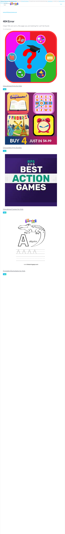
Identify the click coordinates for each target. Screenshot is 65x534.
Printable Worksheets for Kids (14, 271)
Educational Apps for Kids (12, 86)
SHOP (50, 3)
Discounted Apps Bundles (12, 147)
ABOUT (41, 3)
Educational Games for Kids (13, 209)
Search (38, 5)
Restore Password (4, 1)
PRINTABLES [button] (27, 3)
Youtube (27, 5)
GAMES (33, 3)
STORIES (37, 3)
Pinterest (54, 3)
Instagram (23, 5)
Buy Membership (13, 1)
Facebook (34, 5)
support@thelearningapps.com (10, 12)
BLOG (46, 3)
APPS (22, 3)
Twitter (31, 5)
